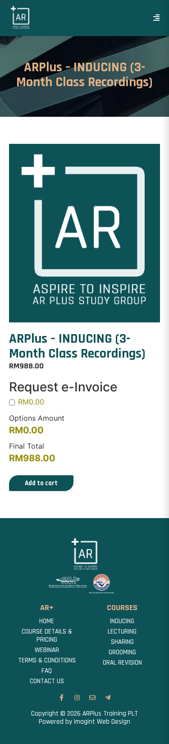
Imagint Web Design (102, 721)
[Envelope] (92, 697)
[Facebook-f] (62, 697)
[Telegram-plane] (108, 697)
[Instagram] (77, 697)
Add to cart (41, 483)
